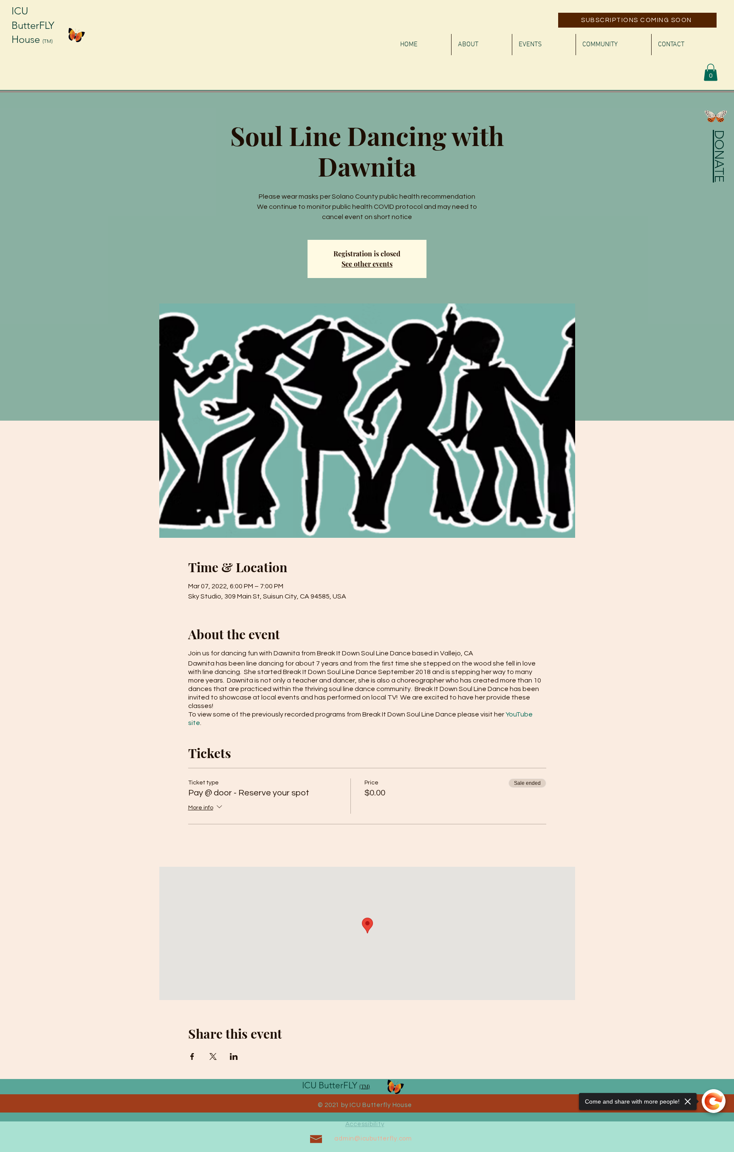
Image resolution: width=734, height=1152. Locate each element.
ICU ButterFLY (330, 1085)
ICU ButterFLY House (32, 25)
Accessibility (364, 1124)
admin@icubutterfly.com (373, 1138)
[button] (710, 72)
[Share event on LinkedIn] (234, 1056)
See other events (367, 263)
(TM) (47, 41)
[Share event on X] (213, 1056)
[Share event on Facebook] (192, 1056)
